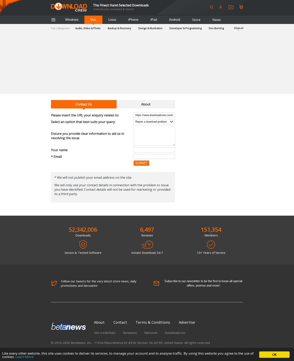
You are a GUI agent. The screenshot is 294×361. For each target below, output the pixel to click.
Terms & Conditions (153, 322)
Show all (238, 28)
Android (174, 19)
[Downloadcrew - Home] (69, 7)
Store (196, 20)
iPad (153, 19)
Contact (120, 322)
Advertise (187, 322)
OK (274, 354)
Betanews (130, 333)
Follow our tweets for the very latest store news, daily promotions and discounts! (98, 283)
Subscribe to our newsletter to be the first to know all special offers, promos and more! (203, 283)
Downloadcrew (175, 333)
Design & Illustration (150, 28)
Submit (141, 163)
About (145, 104)
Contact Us (84, 104)
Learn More (24, 356)
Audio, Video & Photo (88, 28)
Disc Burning (216, 28)
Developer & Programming (186, 28)
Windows (71, 19)
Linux (112, 19)
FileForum (151, 333)
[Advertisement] (147, 66)
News (216, 20)
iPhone (133, 19)
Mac (93, 19)
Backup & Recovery (119, 28)
